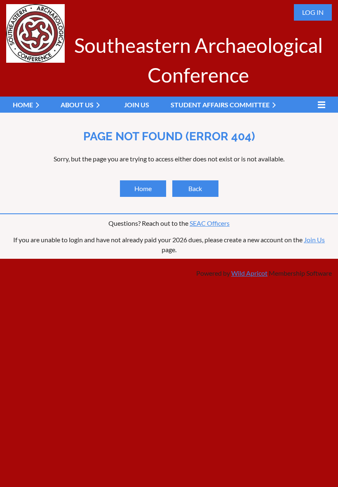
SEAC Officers (210, 223)
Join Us (314, 240)
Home (143, 188)
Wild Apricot (249, 273)
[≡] (319, 105)
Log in (313, 12)
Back (195, 188)
